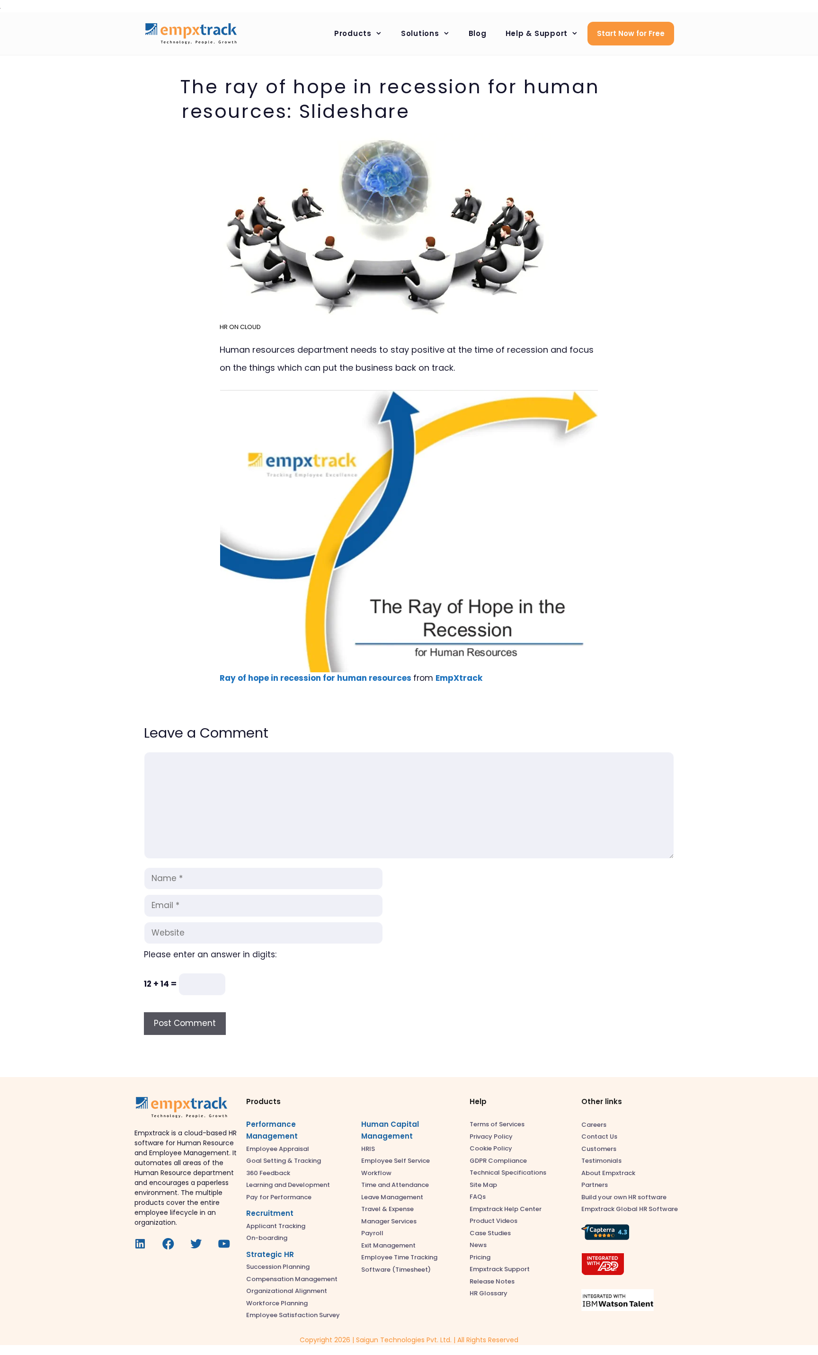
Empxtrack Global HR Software (629, 1208)
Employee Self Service (395, 1160)
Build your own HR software (624, 1197)
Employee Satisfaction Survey (293, 1314)
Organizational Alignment (286, 1290)
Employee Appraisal (277, 1148)
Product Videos (493, 1220)
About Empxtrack (608, 1172)
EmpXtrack (459, 678)
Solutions (420, 33)
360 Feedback (268, 1172)
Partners (594, 1184)
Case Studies (490, 1233)
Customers (598, 1148)
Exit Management (388, 1245)
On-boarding (266, 1237)
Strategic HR (270, 1254)
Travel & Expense (387, 1208)
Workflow (376, 1172)
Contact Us (599, 1136)
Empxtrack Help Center (506, 1208)
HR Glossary (488, 1293)
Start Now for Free (631, 33)
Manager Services (389, 1221)
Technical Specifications (508, 1172)
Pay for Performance (278, 1197)
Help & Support (537, 33)
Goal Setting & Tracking (283, 1160)
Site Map (483, 1184)
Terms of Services (497, 1124)
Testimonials (601, 1160)
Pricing (480, 1257)
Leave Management (392, 1197)
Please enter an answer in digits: (210, 954)
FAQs (478, 1196)
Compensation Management (292, 1279)
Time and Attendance (395, 1184)
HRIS (368, 1148)
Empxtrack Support (500, 1269)
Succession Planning (278, 1266)
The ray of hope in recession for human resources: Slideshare (389, 99)
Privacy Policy (491, 1136)
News (478, 1244)
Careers (593, 1124)
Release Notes (492, 1281)
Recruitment (269, 1213)
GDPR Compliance (498, 1160)
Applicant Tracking (275, 1225)
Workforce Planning (277, 1303)
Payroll (372, 1233)
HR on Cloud (240, 326)
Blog (478, 33)
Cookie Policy (491, 1148)
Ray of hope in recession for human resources (315, 678)
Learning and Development (288, 1184)
